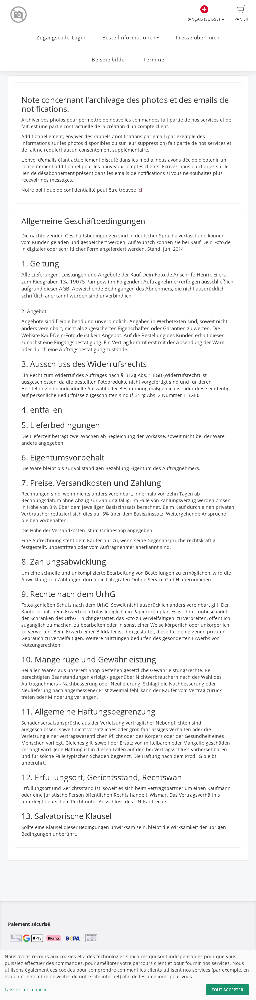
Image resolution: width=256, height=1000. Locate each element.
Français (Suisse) (202, 19)
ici (139, 190)
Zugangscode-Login (60, 37)
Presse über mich (197, 37)
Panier (241, 19)
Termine (153, 59)
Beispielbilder (109, 59)
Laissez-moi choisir (26, 989)
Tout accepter (227, 990)
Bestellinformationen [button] (129, 37)
